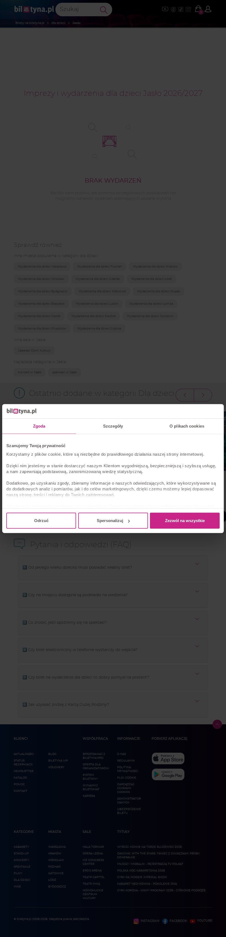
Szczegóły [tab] (113, 426)
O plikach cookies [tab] (187, 426)
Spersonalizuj (110, 520)
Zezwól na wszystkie (185, 520)
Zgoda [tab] (39, 426)
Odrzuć (41, 520)
